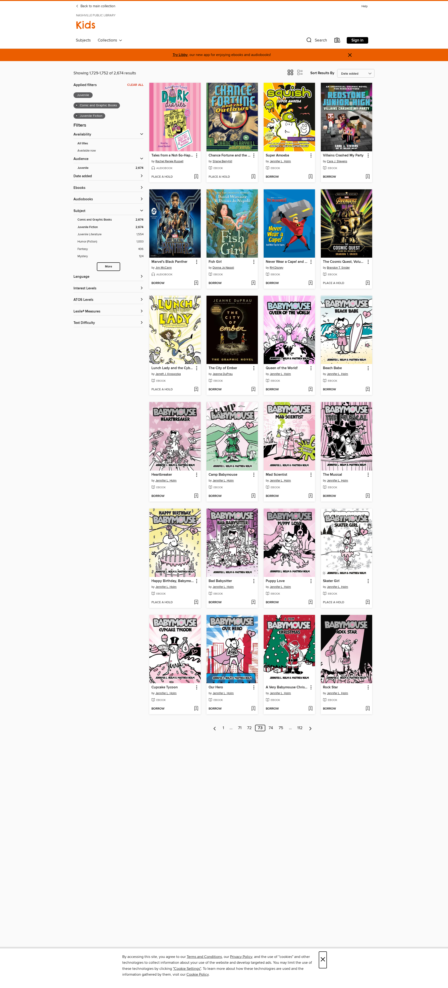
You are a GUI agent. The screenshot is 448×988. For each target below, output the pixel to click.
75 (281, 728)
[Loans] (337, 41)
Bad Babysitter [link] (220, 581)
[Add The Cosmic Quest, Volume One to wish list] (368, 283)
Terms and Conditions (204, 956)
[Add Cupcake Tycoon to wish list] (196, 709)
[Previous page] (214, 728)
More (108, 267)
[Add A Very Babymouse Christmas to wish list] (310, 709)
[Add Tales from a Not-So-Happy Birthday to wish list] (196, 177)
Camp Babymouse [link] (223, 475)
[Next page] (310, 728)
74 (271, 728)
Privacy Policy (241, 956)
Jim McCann (163, 268)
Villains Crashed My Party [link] (343, 155)
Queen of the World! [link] (282, 368)
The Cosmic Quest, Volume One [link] (344, 262)
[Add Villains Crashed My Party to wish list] (368, 177)
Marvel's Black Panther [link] (169, 262)
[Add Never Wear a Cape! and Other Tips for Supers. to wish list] (310, 283)
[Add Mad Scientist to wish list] (310, 496)
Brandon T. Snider (338, 268)
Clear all (135, 85)
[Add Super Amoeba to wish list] (310, 177)
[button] (316, 41)
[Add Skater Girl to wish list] (368, 603)
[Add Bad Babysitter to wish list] (253, 603)
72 (249, 728)
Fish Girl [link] (215, 262)
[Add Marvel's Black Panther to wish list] (196, 283)
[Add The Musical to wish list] (368, 496)
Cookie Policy (197, 974)
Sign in (357, 40)
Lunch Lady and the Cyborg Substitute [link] (172, 368)
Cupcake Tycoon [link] (164, 687)
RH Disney (276, 268)
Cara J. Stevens (337, 161)
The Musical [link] (332, 475)
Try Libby (180, 54)
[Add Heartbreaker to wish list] (196, 496)
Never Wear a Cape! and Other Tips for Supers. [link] (287, 262)
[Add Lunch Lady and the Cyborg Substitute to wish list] (196, 390)
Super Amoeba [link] (277, 155)
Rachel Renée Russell (169, 161)
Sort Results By (322, 73)
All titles (82, 144)
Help (364, 6)
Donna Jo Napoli (223, 268)
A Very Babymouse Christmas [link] (287, 687)
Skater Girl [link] (331, 581)
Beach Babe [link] (332, 368)
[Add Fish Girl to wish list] (253, 283)
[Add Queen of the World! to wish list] (310, 390)
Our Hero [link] (216, 687)
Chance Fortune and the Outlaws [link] (230, 155)
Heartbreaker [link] (161, 475)
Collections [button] (108, 40)
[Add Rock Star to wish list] (368, 709)
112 (300, 728)
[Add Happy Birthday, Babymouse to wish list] (196, 603)
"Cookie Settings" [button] (187, 968)
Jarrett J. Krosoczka (168, 374)
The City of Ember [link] (223, 368)
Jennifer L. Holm (280, 161)
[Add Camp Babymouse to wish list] (253, 496)
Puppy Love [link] (275, 581)
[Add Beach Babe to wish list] (368, 390)
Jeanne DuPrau (223, 374)
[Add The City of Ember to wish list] (253, 390)
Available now (86, 151)
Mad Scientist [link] (276, 475)
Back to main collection (97, 6)
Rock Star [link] (330, 687)
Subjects (83, 40)
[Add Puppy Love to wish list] (310, 603)
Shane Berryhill (222, 161)
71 (240, 728)
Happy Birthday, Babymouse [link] (172, 581)
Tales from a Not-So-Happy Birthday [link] (172, 155)
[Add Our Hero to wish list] (253, 709)
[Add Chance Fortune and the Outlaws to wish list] (253, 177)
